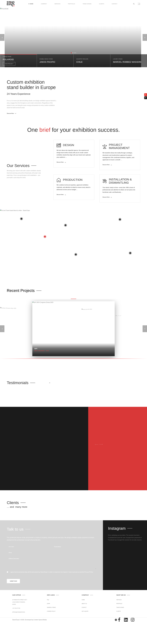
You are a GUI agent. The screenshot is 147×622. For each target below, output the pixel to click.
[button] (18, 60)
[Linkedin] (126, 620)
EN (145, 94)
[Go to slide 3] (74, 52)
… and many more (17, 507)
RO (145, 97)
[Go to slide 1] (71, 52)
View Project (9, 63)
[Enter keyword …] (134, 4)
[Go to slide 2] (72, 52)
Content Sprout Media (40, 619)
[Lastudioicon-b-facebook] (119, 620)
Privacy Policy (88, 572)
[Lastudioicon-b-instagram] (132, 620)
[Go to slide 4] (75, 52)
